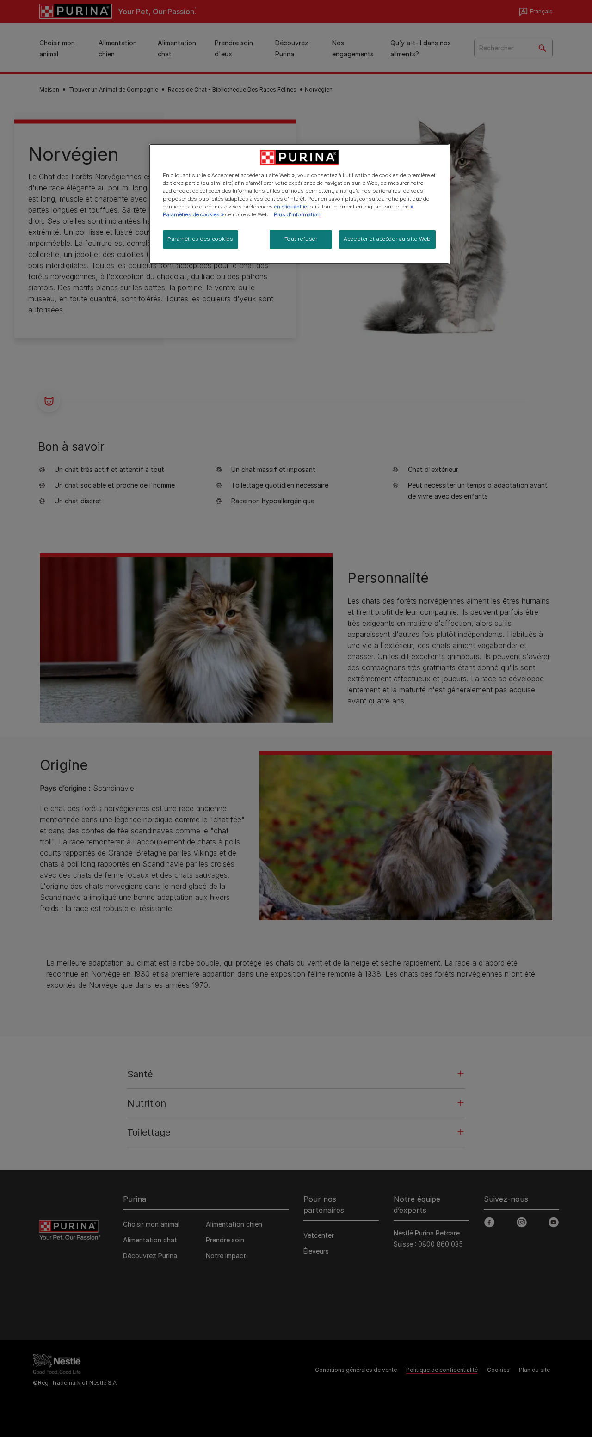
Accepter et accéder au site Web (387, 239)
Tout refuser (301, 239)
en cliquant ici (291, 206)
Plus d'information (297, 214)
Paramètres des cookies (200, 239)
